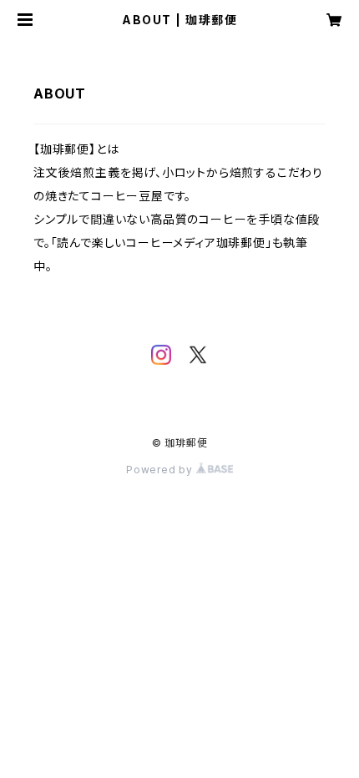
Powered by (161, 469)
